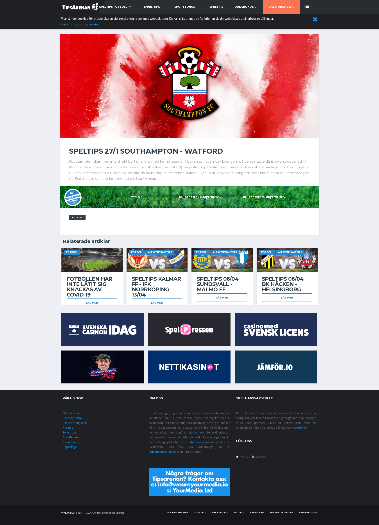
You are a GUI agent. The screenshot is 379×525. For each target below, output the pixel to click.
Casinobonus (71, 442)
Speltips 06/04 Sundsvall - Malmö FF (217, 284)
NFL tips (68, 428)
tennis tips (151, 6)
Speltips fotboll (73, 418)
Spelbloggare (308, 512)
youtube (261, 457)
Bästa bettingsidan (75, 423)
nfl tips (239, 512)
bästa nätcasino (190, 442)
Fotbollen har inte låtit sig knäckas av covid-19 (90, 287)
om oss (200, 432)
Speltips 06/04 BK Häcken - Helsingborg (283, 284)
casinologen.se (215, 437)
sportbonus (184, 6)
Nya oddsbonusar (281, 512)
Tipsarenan (68, 513)
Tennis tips (70, 432)
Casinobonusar (281, 6)
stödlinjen (301, 428)
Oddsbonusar (245, 6)
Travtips (200, 512)
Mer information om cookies (80, 24)
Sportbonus (70, 437)
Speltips (216, 6)
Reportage (70, 447)
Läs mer (92, 302)
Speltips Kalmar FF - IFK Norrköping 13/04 (156, 287)
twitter (244, 457)
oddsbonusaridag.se (163, 452)
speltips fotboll (113, 6)
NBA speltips (220, 512)
